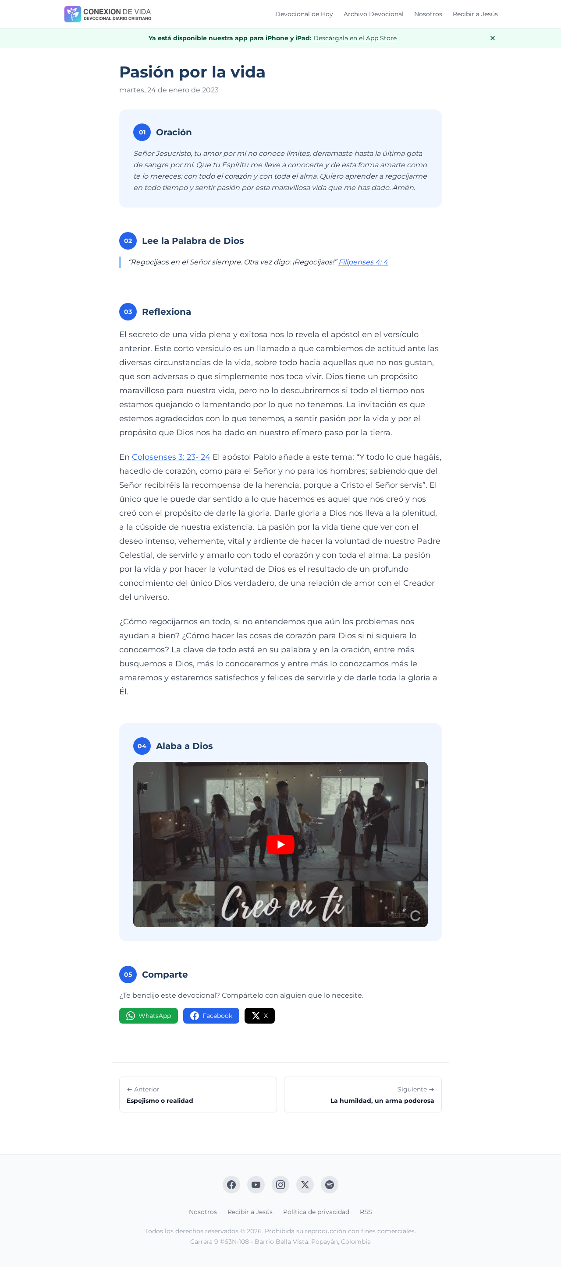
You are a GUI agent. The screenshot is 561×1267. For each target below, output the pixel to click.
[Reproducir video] (280, 844)
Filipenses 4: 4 (363, 262)
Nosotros (428, 14)
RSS (366, 1212)
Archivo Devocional (374, 14)
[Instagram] (280, 1184)
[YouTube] (256, 1184)
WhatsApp (154, 1016)
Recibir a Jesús (475, 14)
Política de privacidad (316, 1212)
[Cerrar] (492, 38)
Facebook (217, 1016)
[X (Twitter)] (305, 1184)
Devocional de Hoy (304, 14)
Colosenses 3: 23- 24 (171, 457)
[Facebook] (231, 1184)
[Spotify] (329, 1184)
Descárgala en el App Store (355, 38)
